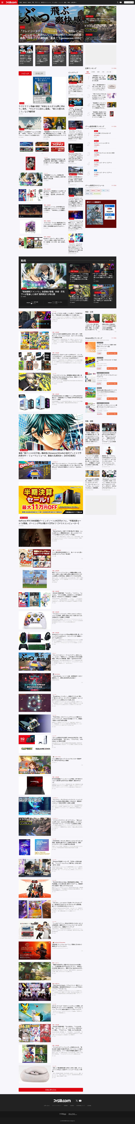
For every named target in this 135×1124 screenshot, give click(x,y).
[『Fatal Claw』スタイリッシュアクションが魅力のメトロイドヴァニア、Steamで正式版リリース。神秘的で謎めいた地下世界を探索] (35, 723)
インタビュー (89, 34)
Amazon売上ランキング (93, 338)
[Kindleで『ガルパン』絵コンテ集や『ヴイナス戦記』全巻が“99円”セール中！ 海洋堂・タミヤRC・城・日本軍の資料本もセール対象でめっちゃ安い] (30, 242)
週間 (98, 72)
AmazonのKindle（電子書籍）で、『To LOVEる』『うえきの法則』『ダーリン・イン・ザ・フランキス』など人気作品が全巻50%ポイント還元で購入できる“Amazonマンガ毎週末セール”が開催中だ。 (67, 1033)
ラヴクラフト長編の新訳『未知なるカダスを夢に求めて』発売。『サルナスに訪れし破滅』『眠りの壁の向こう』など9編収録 (42, 109)
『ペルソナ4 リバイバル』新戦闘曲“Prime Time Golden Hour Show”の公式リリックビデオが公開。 (67, 381)
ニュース (61, 2)
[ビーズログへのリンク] (73, 1114)
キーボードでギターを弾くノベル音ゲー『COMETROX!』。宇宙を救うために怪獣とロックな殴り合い (103, 276)
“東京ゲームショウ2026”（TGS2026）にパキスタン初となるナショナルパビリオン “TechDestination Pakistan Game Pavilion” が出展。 (67, 847)
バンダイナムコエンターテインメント (60, 948)
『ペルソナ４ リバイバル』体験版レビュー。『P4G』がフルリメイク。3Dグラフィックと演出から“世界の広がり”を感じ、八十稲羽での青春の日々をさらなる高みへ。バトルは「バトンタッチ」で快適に (75, 225)
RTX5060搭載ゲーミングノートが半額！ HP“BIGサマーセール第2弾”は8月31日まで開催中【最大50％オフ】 (67, 780)
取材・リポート (89, 16)
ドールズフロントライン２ (94, 321)
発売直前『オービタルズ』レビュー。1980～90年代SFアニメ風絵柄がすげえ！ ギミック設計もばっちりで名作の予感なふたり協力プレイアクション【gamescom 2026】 (26, 58)
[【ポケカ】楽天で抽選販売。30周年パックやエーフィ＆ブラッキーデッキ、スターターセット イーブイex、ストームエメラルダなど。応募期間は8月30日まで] (92, 474)
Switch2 (25, 2)
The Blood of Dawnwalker (59, 942)
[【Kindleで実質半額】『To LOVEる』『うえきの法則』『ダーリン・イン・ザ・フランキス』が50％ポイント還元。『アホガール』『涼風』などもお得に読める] (35, 1033)
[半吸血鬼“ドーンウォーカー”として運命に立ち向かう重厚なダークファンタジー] (35, 951)
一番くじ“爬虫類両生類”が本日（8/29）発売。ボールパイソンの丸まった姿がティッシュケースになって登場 (98, 87)
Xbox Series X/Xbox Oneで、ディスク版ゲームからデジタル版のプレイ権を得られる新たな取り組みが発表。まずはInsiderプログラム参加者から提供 (75, 157)
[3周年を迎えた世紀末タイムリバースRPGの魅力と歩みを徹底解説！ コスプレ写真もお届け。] (109, 318)
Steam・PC (89, 193)
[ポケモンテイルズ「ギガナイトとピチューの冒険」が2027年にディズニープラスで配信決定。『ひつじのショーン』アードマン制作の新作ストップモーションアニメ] (35, 1012)
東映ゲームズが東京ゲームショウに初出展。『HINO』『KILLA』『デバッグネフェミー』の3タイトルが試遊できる (30, 133)
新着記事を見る (50, 1090)
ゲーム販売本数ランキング (94, 126)
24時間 (93, 72)
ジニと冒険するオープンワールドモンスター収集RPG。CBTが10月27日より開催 (66, 759)
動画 (65, 2)
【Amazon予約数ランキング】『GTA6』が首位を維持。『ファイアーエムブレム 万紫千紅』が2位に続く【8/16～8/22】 (67, 863)
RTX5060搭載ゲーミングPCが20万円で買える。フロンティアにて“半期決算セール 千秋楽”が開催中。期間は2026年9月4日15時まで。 (67, 402)
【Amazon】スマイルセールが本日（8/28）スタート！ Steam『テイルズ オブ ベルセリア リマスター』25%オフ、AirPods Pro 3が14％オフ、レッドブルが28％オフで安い (109, 483)
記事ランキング (90, 68)
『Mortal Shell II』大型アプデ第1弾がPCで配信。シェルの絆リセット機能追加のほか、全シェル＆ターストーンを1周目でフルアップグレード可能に (67, 533)
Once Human (57, 674)
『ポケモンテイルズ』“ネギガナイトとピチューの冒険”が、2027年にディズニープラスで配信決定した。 (67, 1012)
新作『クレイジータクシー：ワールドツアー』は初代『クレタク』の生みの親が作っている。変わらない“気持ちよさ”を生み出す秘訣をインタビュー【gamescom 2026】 (103, 297)
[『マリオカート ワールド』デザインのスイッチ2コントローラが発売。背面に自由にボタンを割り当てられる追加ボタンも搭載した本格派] (35, 620)
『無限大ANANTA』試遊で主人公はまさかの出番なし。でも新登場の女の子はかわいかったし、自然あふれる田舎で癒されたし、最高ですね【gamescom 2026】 (100, 20)
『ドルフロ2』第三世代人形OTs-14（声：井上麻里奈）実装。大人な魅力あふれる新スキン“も (92, 326)
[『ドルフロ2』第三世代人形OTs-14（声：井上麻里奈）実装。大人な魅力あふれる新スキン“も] (92, 318)
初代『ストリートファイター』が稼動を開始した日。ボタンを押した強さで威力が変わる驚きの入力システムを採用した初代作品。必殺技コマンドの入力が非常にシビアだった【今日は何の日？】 (67, 574)
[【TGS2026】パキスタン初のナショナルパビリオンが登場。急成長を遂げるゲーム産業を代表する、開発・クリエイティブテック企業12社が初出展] (35, 847)
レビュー (22, 27)
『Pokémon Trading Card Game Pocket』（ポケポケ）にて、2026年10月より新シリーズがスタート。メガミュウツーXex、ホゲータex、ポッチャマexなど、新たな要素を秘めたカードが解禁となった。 (67, 909)
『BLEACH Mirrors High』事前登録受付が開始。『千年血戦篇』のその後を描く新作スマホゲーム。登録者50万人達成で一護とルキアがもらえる (67, 883)
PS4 (108, 190)
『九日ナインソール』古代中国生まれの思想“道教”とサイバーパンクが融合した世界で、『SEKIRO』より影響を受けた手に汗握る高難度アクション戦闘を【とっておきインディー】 (55, 208)
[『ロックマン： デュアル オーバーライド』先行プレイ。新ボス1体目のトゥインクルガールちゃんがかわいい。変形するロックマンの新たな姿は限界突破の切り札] (75, 238)
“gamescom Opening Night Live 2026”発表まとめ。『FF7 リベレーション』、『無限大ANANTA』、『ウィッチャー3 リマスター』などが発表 (109, 437)
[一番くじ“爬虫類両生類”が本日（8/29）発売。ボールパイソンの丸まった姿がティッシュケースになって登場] (111, 86)
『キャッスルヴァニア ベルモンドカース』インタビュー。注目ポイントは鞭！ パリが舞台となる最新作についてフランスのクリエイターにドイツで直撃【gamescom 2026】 (42, 58)
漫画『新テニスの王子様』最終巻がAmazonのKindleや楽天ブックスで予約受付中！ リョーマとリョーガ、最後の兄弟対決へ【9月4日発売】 (50, 454)
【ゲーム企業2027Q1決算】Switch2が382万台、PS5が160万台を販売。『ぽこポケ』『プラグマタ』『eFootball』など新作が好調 (67, 739)
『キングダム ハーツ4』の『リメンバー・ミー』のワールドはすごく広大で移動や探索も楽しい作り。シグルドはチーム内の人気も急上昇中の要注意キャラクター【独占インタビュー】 (75, 134)
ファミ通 (54, 556)
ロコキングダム (57, 756)
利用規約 (66, 1105)
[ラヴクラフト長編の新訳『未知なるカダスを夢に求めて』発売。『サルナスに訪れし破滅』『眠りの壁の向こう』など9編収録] (42, 90)
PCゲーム (37, 2)
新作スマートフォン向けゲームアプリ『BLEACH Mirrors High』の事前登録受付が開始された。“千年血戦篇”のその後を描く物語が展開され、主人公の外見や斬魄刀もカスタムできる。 (67, 889)
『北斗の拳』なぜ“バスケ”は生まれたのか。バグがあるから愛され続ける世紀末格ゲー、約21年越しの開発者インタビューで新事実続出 (75, 58)
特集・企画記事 (71, 2)
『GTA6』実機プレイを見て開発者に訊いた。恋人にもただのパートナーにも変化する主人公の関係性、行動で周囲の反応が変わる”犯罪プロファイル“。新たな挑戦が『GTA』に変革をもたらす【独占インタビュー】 (59, 58)
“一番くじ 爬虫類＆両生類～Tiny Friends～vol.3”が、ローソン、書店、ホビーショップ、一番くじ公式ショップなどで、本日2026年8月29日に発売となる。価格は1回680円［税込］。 (67, 1074)
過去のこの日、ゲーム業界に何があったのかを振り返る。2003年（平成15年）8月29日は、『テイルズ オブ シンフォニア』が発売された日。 (67, 1053)
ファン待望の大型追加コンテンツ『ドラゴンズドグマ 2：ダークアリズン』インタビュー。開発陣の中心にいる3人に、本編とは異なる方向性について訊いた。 (67, 827)
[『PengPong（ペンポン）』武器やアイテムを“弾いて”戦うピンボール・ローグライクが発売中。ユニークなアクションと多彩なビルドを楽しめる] (35, 703)
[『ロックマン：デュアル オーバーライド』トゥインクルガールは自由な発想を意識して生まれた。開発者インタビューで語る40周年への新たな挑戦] (35, 806)
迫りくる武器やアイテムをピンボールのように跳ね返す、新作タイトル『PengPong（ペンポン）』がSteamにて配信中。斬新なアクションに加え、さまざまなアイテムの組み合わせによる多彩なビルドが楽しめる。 (67, 703)
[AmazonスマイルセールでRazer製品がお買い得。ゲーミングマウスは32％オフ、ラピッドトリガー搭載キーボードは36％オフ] (35, 641)
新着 (21, 2)
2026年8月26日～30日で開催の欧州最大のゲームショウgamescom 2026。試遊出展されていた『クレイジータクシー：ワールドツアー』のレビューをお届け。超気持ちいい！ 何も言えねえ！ (67, 662)
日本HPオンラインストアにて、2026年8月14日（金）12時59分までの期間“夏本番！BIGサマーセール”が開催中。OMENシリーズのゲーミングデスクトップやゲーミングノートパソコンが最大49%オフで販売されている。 (67, 785)
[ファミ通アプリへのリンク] (62, 1114)
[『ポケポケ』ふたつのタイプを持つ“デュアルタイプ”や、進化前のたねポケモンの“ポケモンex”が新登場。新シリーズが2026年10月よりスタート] (35, 909)
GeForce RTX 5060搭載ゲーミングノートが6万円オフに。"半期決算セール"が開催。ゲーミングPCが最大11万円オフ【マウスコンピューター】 (50, 522)
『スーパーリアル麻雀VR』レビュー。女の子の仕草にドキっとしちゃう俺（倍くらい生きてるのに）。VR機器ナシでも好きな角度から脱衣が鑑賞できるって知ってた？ (92, 460)
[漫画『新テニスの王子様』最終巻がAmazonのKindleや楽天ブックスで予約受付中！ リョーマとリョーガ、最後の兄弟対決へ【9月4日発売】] (51, 432)
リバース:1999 (109, 321)
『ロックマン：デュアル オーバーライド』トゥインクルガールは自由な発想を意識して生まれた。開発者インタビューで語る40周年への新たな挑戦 (67, 801)
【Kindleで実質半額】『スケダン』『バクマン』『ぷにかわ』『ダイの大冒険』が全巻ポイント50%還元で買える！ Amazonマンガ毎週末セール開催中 (67, 594)
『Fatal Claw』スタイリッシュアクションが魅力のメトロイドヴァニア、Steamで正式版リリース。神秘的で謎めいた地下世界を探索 (67, 718)
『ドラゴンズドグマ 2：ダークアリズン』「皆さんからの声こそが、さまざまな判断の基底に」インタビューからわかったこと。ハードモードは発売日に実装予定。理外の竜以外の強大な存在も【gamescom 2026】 (100, 38)
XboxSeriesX (97, 193)
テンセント (54, 762)
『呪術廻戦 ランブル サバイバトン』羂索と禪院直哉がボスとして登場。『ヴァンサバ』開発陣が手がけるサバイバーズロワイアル (55, 134)
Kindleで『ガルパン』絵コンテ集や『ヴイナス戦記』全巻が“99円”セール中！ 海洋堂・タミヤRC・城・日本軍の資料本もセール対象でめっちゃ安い (55, 240)
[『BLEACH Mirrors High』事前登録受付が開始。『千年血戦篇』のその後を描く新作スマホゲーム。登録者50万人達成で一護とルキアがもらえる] (35, 889)
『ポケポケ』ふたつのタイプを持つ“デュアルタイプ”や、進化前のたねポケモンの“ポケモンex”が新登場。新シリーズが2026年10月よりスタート (67, 904)
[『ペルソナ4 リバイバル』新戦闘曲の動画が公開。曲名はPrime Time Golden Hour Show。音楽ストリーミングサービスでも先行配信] (79, 291)
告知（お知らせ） (56, 983)
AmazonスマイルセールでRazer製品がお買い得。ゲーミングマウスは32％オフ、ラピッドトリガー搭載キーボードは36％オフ (67, 636)
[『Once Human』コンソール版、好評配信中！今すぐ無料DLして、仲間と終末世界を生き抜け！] (35, 682)
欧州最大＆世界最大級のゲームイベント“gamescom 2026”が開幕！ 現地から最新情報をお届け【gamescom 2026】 (75, 180)
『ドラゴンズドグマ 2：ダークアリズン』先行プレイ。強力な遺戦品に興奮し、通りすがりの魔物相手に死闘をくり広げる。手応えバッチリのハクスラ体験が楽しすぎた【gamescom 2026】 (75, 202)
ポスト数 (109, 72)
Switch (29, 2)
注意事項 (72, 1105)
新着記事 (39, 73)
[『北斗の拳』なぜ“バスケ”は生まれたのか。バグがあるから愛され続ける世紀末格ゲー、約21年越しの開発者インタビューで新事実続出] (76, 49)
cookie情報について (80, 1105)
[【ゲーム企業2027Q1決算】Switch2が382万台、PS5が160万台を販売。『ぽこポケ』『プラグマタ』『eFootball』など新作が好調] (35, 744)
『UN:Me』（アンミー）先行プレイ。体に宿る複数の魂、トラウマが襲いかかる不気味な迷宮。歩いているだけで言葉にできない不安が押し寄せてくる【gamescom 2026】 (75, 112)
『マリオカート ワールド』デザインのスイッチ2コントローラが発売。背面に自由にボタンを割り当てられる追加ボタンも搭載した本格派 (67, 615)
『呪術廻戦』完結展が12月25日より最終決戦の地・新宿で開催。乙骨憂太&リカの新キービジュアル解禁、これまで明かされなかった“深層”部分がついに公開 (55, 161)
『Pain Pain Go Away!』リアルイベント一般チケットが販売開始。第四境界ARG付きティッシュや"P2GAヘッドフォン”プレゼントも (67, 987)
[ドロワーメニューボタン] (2, 2)
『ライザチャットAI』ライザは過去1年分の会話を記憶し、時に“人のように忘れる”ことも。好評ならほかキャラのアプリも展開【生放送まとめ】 (75, 89)
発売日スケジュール (46, 2)
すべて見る (114, 68)
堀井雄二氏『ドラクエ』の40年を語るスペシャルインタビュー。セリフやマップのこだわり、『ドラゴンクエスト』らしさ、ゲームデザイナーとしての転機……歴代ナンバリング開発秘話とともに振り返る (109, 460)
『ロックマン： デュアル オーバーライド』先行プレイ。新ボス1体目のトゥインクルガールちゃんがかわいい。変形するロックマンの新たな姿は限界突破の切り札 (75, 247)
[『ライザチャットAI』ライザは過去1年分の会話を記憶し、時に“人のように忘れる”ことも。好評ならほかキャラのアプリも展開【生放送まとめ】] (75, 79)
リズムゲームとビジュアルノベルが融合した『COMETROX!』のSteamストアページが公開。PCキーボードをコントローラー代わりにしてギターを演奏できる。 (67, 318)
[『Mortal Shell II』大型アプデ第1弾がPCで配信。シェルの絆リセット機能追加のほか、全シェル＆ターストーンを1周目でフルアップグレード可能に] (35, 538)
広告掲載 (89, 1105)
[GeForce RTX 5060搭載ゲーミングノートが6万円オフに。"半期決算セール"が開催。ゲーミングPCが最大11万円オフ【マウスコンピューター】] (51, 500)
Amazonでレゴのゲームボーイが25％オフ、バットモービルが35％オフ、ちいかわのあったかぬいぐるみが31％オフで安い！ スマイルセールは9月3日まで (67, 356)
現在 (88, 72)
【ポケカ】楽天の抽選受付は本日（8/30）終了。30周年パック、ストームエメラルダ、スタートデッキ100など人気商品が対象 (67, 335)
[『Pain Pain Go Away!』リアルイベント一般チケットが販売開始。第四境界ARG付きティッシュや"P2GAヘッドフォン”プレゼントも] (35, 992)
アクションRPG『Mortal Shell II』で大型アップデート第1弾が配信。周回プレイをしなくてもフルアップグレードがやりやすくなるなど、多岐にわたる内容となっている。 (67, 538)
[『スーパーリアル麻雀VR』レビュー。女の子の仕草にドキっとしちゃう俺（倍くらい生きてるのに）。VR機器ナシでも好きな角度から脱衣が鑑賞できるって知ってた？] (92, 450)
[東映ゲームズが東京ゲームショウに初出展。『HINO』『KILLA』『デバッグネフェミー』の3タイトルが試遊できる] (30, 123)
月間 (103, 72)
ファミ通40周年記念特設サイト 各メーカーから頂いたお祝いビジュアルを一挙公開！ (67, 553)
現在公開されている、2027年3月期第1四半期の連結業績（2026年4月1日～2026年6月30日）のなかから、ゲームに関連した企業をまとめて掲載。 (67, 744)
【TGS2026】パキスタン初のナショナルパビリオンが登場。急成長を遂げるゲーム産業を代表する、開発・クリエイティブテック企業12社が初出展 (67, 842)
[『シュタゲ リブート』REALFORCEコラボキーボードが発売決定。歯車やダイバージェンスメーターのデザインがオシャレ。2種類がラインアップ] (35, 930)
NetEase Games (55, 679)
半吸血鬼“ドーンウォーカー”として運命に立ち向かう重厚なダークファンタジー (67, 945)
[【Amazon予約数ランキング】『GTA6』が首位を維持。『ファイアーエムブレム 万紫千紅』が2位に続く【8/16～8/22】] (35, 868)
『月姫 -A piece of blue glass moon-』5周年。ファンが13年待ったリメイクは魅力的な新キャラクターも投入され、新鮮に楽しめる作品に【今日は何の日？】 (99, 96)
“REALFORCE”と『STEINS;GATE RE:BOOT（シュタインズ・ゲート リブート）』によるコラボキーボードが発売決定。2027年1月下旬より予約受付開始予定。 (67, 930)
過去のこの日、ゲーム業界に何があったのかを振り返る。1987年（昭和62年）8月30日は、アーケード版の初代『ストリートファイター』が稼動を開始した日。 (67, 579)
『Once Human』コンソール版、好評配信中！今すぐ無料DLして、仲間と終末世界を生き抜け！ (67, 677)
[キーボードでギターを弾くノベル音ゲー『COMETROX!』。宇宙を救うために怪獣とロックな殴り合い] (103, 269)
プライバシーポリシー (56, 1105)
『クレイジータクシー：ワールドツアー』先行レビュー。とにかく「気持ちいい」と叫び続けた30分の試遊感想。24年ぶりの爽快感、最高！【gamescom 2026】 (51, 34)
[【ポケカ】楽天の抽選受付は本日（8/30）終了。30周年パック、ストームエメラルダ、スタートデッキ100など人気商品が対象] (35, 341)
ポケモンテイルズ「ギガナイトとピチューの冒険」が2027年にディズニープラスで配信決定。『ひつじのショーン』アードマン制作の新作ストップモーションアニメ (67, 1007)
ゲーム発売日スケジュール (94, 185)
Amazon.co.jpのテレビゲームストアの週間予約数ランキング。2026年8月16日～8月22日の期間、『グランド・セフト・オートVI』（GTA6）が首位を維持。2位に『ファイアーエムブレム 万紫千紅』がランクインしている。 (67, 868)
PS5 (33, 2)
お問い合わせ (47, 1105)
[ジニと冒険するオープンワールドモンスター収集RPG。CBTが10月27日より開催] (35, 765)
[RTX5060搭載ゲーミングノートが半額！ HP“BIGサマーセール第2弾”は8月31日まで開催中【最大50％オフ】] (35, 785)
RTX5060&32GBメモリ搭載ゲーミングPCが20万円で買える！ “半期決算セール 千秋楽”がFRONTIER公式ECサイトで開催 (67, 397)
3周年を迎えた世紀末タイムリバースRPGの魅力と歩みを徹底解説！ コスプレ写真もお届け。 (109, 326)
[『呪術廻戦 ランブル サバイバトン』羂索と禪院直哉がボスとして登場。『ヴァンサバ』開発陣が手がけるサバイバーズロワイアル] (55, 123)
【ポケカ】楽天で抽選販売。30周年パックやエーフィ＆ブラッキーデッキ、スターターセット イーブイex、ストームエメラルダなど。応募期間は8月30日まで (92, 483)
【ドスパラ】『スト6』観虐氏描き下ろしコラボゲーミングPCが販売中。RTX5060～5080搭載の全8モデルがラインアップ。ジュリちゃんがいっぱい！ (55, 224)
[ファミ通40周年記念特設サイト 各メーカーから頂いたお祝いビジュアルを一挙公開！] (35, 558)
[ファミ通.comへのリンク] (11, 2)
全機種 (87, 190)
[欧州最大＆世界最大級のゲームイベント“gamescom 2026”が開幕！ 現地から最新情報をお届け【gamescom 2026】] (75, 170)
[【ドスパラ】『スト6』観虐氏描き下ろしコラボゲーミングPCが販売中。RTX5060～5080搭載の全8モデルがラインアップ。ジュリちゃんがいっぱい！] (30, 226)
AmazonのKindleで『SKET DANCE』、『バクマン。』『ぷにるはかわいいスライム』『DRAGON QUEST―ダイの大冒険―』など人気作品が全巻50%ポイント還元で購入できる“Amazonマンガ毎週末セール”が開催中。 (67, 600)
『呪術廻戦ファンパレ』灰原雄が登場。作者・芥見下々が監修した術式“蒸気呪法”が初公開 (54, 176)
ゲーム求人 (54, 2)
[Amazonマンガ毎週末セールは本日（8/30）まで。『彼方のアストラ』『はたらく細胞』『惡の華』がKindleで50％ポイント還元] (30, 195)
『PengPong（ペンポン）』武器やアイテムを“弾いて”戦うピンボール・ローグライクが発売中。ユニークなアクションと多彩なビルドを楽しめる (67, 698)
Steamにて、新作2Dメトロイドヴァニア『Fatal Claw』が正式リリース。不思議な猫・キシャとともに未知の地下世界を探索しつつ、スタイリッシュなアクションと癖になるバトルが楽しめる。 (67, 724)
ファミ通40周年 (57, 550)
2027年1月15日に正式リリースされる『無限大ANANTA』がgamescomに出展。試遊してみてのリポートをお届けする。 (67, 970)
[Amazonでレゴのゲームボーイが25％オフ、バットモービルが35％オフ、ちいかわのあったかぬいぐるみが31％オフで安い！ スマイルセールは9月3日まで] (35, 361)
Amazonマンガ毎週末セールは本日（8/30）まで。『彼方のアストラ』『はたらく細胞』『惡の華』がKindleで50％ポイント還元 (55, 192)
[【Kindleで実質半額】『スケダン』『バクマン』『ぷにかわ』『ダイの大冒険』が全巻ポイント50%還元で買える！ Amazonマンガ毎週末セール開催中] (35, 600)
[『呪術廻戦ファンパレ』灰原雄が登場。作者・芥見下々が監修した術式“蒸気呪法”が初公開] (30, 179)
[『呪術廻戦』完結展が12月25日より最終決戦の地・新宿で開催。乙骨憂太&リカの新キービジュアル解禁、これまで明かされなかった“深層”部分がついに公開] (30, 163)
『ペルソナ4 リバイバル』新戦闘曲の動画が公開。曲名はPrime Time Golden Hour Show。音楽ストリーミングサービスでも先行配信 (79, 297)
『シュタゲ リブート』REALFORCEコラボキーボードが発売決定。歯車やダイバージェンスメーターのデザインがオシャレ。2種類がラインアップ (67, 925)
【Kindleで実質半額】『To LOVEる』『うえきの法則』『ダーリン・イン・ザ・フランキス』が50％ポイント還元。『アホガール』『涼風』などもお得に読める (67, 1028)
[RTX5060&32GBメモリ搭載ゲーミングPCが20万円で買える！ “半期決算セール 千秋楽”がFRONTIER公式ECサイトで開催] (35, 402)
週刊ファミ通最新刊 (94, 202)
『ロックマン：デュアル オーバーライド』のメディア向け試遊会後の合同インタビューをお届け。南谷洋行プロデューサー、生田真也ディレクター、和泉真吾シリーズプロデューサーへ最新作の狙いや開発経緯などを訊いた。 (67, 806)
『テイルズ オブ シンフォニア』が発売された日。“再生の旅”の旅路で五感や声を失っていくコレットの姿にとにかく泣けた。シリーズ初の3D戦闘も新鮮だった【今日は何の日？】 (67, 1049)
